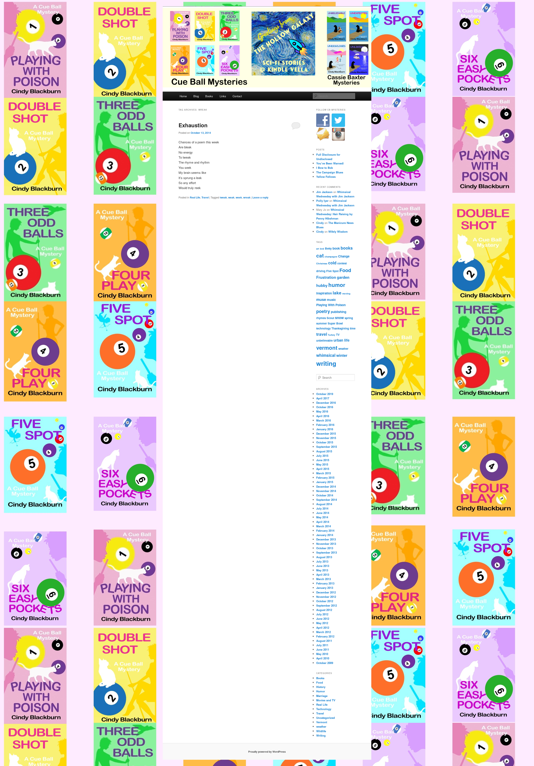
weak (231, 197)
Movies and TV (325, 700)
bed (322, 248)
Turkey (331, 334)
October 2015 (324, 442)
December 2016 (326, 403)
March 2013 (323, 579)
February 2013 (325, 583)
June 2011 (322, 649)
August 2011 (324, 641)
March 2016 (323, 420)
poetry (323, 311)
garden (343, 277)
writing (326, 363)
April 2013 (322, 575)
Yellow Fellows (326, 177)
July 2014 (322, 508)
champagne (331, 256)
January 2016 (324, 429)
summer (321, 323)
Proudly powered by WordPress (267, 751)
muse (321, 299)
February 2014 (325, 531)
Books (209, 96)
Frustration (326, 277)
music (331, 299)
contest (342, 263)
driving (320, 271)
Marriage (321, 696)
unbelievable (324, 340)
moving (346, 293)
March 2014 (323, 526)
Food (345, 270)
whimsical (325, 355)
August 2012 (324, 610)
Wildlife (321, 731)
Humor (320, 691)
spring (349, 318)
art (317, 248)
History (320, 687)
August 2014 (324, 504)
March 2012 (323, 632)
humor (336, 285)
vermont (327, 347)
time (352, 328)
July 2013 (322, 561)
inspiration (324, 293)
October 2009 (324, 663)
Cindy (320, 223)
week (239, 197)
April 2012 (322, 628)
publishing (338, 311)
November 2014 (326, 491)
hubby (321, 285)
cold (332, 263)
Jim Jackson (324, 192)
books (347, 248)
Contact (237, 96)
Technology (323, 709)
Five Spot (332, 271)
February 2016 (325, 425)
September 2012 (326, 605)
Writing (321, 735)
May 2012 (322, 623)
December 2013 (326, 539)
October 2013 (324, 548)
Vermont (321, 722)
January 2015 (324, 482)
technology (323, 328)
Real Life (195, 197)
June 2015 (322, 460)
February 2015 (325, 478)
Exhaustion (193, 125)
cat (320, 255)
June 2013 (322, 566)
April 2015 (322, 469)
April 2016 (322, 416)
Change (343, 256)
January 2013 (324, 588)
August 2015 (324, 451)
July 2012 (322, 614)
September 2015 (326, 447)
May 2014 (322, 517)
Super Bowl (335, 323)
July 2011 (322, 645)
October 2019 (324, 394)
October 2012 (324, 601)
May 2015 (322, 464)
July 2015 (322, 456)
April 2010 (322, 658)
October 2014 (324, 495)
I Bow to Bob (324, 168)
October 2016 (324, 407)
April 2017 (322, 398)
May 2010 (322, 654)
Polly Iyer (322, 201)
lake (337, 293)
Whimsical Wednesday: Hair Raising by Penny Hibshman (334, 214)
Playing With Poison (331, 305)
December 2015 (326, 433)
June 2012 (322, 619)
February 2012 (325, 636)
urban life (341, 340)
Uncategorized (325, 718)
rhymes (321, 318)
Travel (205, 197)
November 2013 (326, 544)
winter (341, 355)
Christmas (321, 263)
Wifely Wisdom (338, 231)
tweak (223, 197)
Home (183, 96)
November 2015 (326, 438)
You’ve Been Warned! (330, 163)
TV (338, 335)
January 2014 (324, 535)
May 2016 (322, 411)
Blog (196, 96)
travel (321, 334)
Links (223, 96)
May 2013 (322, 570)
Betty (328, 248)
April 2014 (322, 522)
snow (339, 317)
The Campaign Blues (329, 172)
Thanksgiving (340, 328)
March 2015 (323, 473)
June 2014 (322, 513)
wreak (247, 197)
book (336, 248)
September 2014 (326, 500)
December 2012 (326, 592)
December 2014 (326, 486)
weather (343, 349)
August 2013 (324, 557)
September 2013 (326, 552)
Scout (330, 318)
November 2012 (326, 597)
